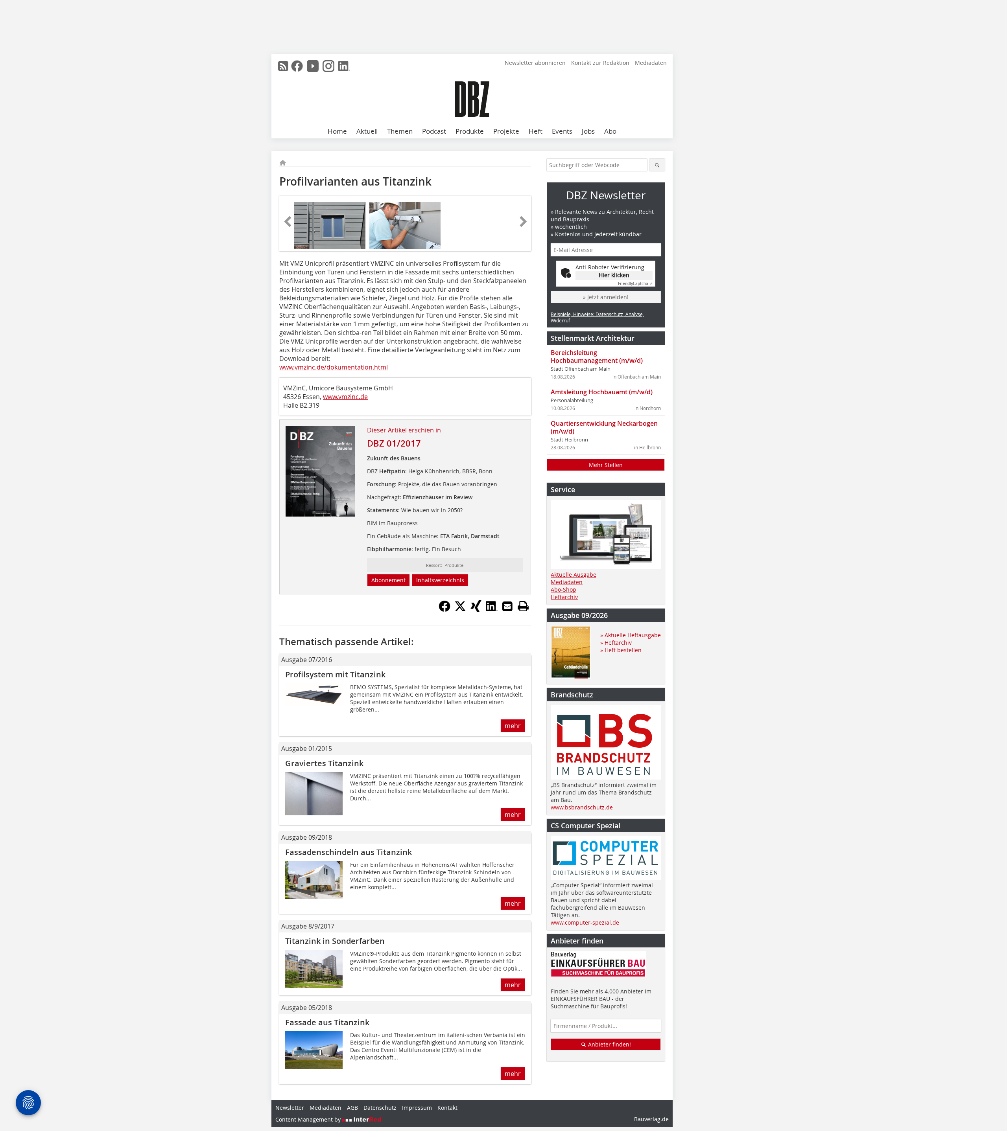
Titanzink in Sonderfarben (335, 941)
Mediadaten (651, 62)
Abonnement (388, 580)
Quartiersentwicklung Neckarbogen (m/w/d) (604, 427)
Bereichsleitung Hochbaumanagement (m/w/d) (597, 356)
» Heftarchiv (616, 642)
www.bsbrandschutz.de (582, 807)
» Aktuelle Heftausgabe (630, 635)
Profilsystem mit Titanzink (335, 674)
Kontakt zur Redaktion (600, 62)
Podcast (434, 131)
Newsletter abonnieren (535, 62)
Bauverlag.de (651, 1119)
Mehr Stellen (606, 465)
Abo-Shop (563, 589)
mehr (513, 725)
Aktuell (367, 131)
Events (562, 131)
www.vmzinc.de (345, 396)
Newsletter (289, 1107)
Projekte (506, 131)
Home (337, 131)
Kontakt (447, 1107)
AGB (352, 1107)
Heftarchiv (564, 597)
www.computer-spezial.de (585, 922)
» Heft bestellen (621, 650)
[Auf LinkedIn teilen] (492, 610)
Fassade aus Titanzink (327, 1022)
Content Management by (308, 1119)
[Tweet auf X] (460, 610)
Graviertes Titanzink (324, 763)
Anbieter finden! (608, 1044)
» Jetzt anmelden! (606, 297)
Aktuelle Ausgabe (573, 574)
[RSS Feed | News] (283, 66)
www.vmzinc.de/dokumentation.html (333, 367)
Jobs (588, 131)
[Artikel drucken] (523, 606)
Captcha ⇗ (635, 283)
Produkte (470, 131)
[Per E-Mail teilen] (507, 606)
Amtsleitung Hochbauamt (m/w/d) (602, 392)
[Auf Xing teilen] (476, 610)
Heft (535, 131)
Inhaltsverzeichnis (440, 580)
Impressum (417, 1107)
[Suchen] (657, 165)
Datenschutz (380, 1107)
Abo (610, 131)
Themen (400, 131)
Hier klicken (614, 275)
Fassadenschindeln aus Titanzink (348, 852)
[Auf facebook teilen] (444, 610)
